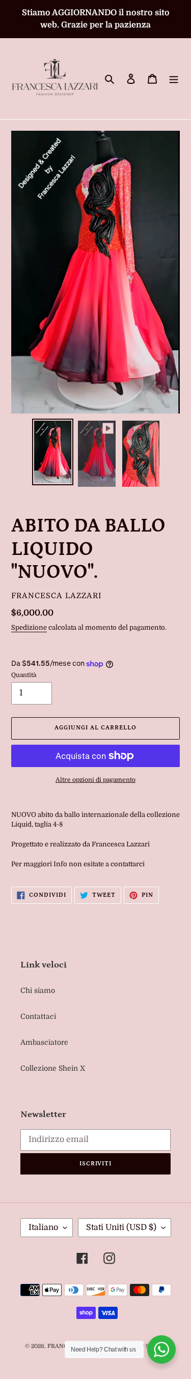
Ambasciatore (44, 1042)
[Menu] (173, 78)
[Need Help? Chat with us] (161, 1349)
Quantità (23, 675)
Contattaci (38, 1016)
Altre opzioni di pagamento (95, 779)
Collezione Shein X (52, 1068)
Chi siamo (37, 990)
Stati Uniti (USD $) (121, 1227)
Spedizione (29, 627)
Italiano (43, 1227)
